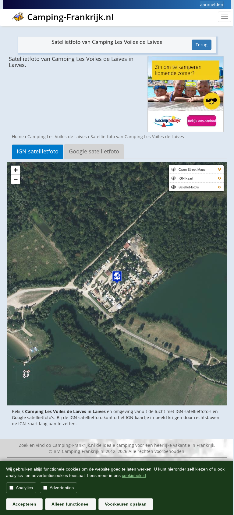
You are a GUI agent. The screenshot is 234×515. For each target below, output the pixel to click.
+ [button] (16, 170)
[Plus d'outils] (219, 169)
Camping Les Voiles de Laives (57, 136)
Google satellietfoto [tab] (94, 151)
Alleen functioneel (70, 504)
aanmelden (211, 4)
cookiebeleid (134, 475)
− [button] (16, 179)
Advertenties (62, 487)
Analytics (24, 487)
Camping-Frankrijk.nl (70, 17)
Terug (201, 44)
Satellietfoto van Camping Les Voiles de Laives (137, 136)
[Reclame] (185, 94)
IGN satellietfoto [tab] (37, 151)
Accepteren (24, 504)
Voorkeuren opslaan (126, 504)
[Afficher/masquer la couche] (173, 169)
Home (18, 136)
